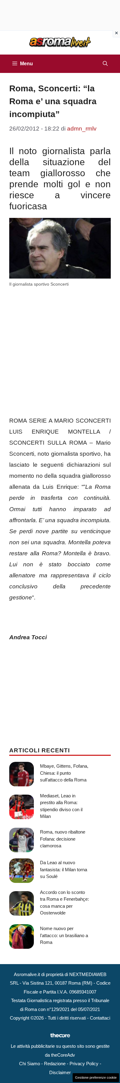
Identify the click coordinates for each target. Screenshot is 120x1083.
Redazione (55, 1063)
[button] (105, 64)
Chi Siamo (29, 1063)
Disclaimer (60, 1072)
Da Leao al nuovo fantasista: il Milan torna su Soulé (63, 869)
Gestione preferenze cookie (96, 1077)
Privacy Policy (84, 1063)
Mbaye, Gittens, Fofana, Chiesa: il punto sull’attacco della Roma (64, 772)
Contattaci (100, 1017)
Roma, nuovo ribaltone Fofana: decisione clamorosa (62, 838)
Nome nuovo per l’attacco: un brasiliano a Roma (64, 935)
